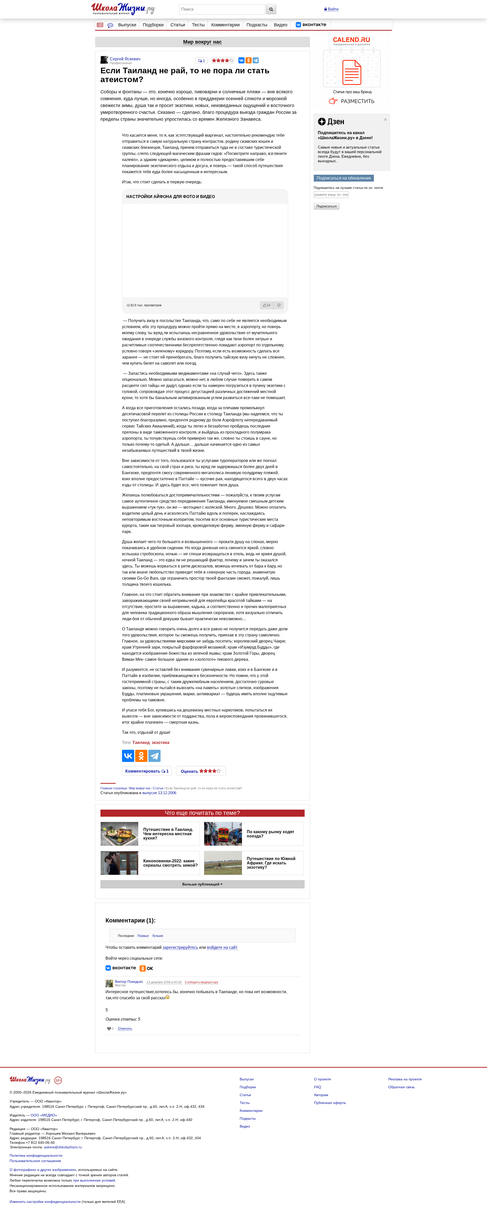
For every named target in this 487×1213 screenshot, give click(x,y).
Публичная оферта (330, 1103)
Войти (332, 9)
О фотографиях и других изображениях (43, 1170)
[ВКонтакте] (241, 60)
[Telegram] (256, 60)
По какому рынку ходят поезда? (270, 834)
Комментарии (225, 24)
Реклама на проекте (405, 1079)
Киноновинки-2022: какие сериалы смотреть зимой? (170, 863)
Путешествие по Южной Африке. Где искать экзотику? (271, 863)
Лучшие (157, 936)
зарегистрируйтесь (180, 947)
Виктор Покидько (129, 981)
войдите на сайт (222, 947)
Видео (280, 24)
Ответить (125, 1028)
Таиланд (141, 742)
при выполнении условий (94, 1180)
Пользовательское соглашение (35, 1161)
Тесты (198, 24)
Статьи (177, 24)
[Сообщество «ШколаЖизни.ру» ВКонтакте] (311, 25)
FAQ (317, 1087)
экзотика (160, 742)
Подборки (153, 24)
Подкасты (257, 24)
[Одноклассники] (249, 60)
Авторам (321, 1095)
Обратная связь (401, 1087)
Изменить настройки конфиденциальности (45, 1202)
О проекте (322, 1079)
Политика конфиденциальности (36, 1155)
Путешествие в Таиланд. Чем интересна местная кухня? (168, 833)
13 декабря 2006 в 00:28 (164, 982)
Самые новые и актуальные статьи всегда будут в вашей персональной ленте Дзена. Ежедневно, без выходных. (349, 154)
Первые (143, 936)
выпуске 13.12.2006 (159, 793)
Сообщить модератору (201, 982)
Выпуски (127, 24)
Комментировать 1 (147, 771)
